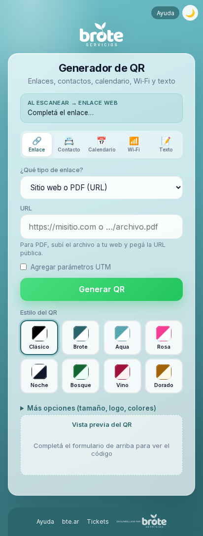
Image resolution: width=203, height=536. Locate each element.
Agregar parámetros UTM (71, 267)
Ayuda (165, 13)
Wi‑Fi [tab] (134, 144)
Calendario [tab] (102, 144)
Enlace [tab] (37, 144)
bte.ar (70, 521)
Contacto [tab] (69, 144)
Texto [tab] (166, 144)
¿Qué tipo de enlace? (51, 170)
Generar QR (102, 289)
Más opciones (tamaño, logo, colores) (91, 408)
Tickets (98, 521)
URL (26, 208)
